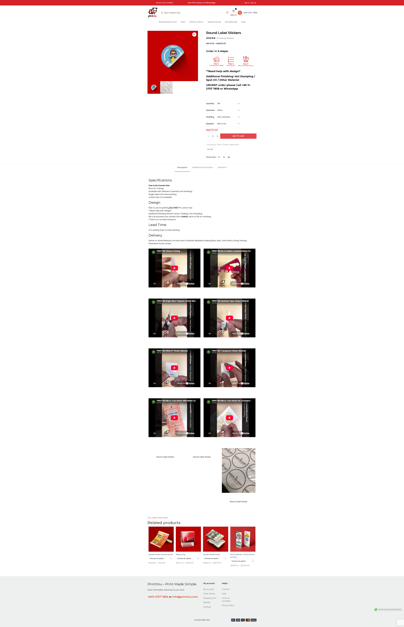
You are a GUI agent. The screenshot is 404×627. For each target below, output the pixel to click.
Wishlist (206, 602)
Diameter (210, 110)
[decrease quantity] (208, 136)
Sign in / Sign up (250, 3)
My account (208, 589)
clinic (219, 144)
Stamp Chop (180, 554)
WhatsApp (231, 88)
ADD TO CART (238, 136)
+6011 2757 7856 (158, 596)
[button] (194, 34)
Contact (225, 589)
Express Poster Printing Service (161, 554)
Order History (209, 593)
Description (182, 167)
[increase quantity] (217, 136)
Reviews (222, 167)
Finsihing (210, 117)
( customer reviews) (225, 38)
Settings (207, 607)
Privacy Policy (228, 605)
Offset (225, 144)
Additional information (202, 167)
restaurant (234, 144)
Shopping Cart (209, 598)
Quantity (210, 103)
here (157, 219)
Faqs (224, 593)
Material (209, 123)
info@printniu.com (185, 596)
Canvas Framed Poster (211, 554)
